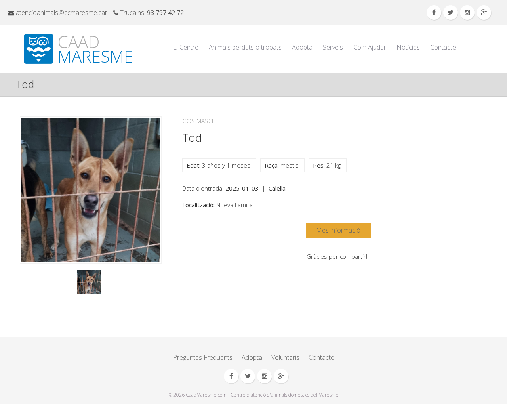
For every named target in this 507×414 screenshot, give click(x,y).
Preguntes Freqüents (203, 357)
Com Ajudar (369, 47)
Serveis (333, 47)
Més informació (338, 230)
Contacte (443, 47)
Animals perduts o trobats (245, 47)
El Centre (185, 47)
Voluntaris (285, 357)
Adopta (302, 47)
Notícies (408, 47)
